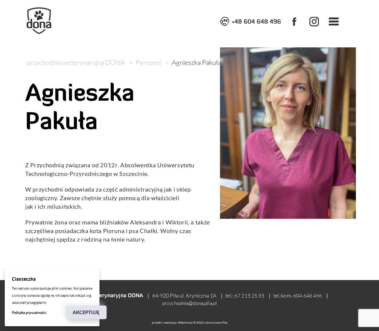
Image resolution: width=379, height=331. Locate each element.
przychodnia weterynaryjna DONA (76, 62)
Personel (148, 62)
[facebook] (294, 21)
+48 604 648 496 (256, 21)
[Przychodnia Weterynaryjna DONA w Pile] (39, 20)
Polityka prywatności (29, 312)
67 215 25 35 (249, 296)
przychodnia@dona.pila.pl (189, 303)
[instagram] (314, 21)
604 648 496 (307, 296)
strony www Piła (216, 322)
